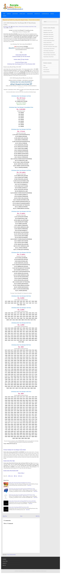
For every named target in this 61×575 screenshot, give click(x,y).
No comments (10, 27)
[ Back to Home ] (21, 473)
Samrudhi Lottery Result (47, 30)
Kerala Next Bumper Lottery (21, 62)
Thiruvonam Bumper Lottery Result (49, 54)
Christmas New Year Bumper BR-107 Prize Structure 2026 (21, 64)
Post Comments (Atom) (11, 554)
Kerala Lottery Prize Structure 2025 (11, 470)
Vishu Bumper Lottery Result (48, 50)
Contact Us (4, 563)
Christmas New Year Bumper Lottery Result (26, 26)
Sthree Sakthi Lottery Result (48, 34)
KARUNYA (52, 13)
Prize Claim (45, 67)
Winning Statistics (46, 71)
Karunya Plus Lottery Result (48, 38)
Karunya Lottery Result (47, 42)
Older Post (37, 516)
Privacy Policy (5, 561)
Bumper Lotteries (15, 26)
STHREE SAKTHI (22, 13)
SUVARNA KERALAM (45, 13)
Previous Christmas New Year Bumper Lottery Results (15, 449)
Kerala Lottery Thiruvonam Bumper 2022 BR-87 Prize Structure (20, 482)
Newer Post (5, 516)
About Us (4, 565)
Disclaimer (4, 559)
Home (4, 13)
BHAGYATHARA (15, 13)
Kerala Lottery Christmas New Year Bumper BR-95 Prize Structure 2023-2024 (22, 501)
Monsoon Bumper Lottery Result (49, 52)
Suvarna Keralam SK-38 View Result (21, 56)
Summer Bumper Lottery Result (48, 48)
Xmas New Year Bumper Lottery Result (50, 46)
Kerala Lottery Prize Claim (9, 460)
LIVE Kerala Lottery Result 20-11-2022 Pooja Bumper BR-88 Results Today (22, 488)
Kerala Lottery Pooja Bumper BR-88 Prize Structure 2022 (19, 507)
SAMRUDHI (9, 13)
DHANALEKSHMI (30, 13)
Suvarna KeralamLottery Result (48, 40)
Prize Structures (46, 69)
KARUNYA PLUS (37, 13)
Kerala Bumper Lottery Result (48, 44)
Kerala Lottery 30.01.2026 (21, 54)
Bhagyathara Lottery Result (48, 32)
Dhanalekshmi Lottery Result (48, 36)
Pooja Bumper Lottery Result (48, 56)
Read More (29, 485)
